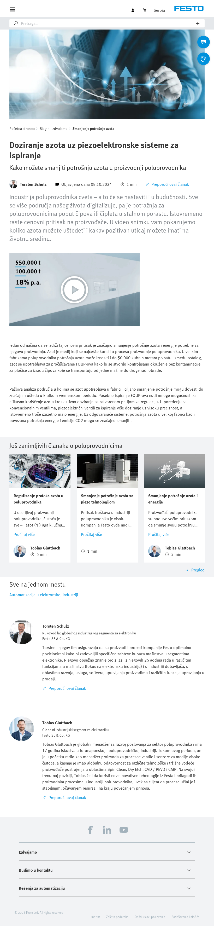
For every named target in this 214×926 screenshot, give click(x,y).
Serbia (159, 10)
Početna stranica (22, 128)
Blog (43, 128)
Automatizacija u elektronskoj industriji (43, 595)
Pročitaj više (24, 534)
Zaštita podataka (117, 916)
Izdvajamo (59, 128)
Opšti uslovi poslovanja (150, 916)
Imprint (95, 916)
